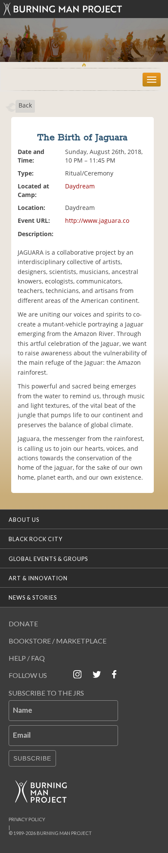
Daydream (80, 186)
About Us (24, 519)
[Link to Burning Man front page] (84, 9)
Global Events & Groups (48, 558)
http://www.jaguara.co (97, 220)
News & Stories (33, 597)
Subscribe (32, 758)
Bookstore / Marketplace (57, 641)
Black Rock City (35, 539)
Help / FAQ (27, 658)
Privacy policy (27, 819)
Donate (23, 623)
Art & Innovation (38, 578)
